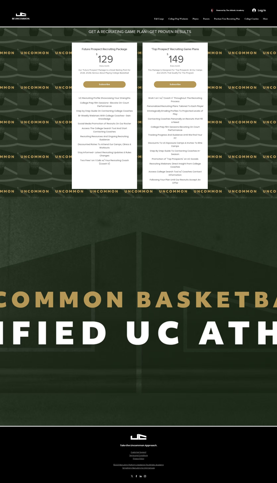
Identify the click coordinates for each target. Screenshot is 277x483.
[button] (178, 19)
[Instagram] (145, 476)
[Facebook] (136, 476)
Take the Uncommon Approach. (138, 445)
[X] (132, 476)
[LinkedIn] (140, 476)
